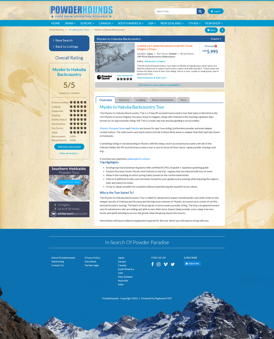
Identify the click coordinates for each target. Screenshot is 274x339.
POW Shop (212, 23)
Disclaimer (90, 261)
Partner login (92, 265)
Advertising (57, 261)
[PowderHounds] (92, 11)
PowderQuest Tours (79, 29)
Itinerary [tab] (124, 99)
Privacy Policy (92, 257)
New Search (63, 40)
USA (150, 23)
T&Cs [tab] (183, 99)
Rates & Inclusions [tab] (162, 99)
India (120, 284)
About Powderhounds (63, 257)
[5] (71, 102)
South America (129, 23)
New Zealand (170, 23)
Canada (105, 23)
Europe (86, 23)
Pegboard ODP (163, 298)
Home (55, 23)
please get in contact (139, 158)
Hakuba (134, 128)
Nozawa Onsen (117, 128)
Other (193, 23)
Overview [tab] (105, 100)
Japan (69, 23)
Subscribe (193, 263)
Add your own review (69, 146)
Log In (216, 11)
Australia (123, 280)
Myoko (104, 128)
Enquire (215, 38)
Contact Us (57, 265)
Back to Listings (66, 46)
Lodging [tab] (140, 99)
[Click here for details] (69, 193)
